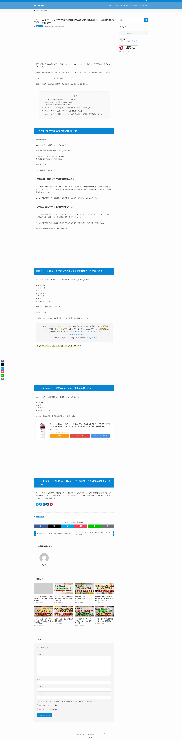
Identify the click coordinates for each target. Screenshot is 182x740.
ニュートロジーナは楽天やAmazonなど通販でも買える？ (64, 111)
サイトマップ (101, 734)
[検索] (146, 1)
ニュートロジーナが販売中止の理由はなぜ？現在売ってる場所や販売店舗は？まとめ (73, 114)
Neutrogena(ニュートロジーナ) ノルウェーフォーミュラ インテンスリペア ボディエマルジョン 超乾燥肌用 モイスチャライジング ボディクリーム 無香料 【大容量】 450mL (80, 425)
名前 (39, 679)
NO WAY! (39, 5)
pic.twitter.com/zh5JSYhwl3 (75, 334)
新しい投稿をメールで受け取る (48, 709)
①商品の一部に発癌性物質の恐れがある (60, 102)
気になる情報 (39, 26)
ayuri (44, 565)
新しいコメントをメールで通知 (48, 705)
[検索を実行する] (146, 20)
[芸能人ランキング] (128, 49)
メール (40, 686)
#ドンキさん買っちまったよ (92, 331)
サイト (39, 694)
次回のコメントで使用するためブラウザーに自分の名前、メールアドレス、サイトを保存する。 (67, 701)
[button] (40, 526)
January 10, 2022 (91, 338)
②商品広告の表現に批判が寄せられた (59, 104)
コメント (40, 654)
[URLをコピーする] (107, 526)
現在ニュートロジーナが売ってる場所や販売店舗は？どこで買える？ (68, 108)
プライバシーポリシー (89, 734)
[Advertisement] (74, 46)
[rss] (144, 1)
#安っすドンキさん (75, 331)
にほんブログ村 (132, 41)
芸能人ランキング (124, 52)
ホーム (79, 734)
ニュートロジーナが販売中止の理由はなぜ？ (60, 99)
